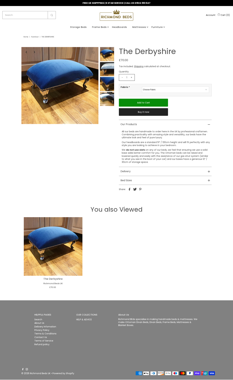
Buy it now (143, 112)
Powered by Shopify (63, 373)
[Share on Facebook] (129, 189)
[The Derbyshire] (53, 246)
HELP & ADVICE (84, 319)
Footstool (35, 37)
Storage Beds (78, 27)
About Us (39, 323)
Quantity (124, 71)
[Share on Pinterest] (140, 189)
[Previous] (26, 52)
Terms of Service (43, 340)
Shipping (138, 66)
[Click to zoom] (93, 52)
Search (38, 319)
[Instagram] (27, 369)
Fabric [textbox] (125, 87)
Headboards (119, 27)
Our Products (128, 124)
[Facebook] (22, 369)
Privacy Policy (41, 330)
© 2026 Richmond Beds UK (35, 373)
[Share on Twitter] (135, 189)
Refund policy (41, 344)
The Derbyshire (53, 279)
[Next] (34, 52)
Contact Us (40, 337)
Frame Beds (99, 27)
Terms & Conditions (45, 333)
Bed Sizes (126, 180)
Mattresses (139, 27)
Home (25, 37)
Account (210, 15)
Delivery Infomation (45, 326)
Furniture (157, 27)
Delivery (125, 171)
